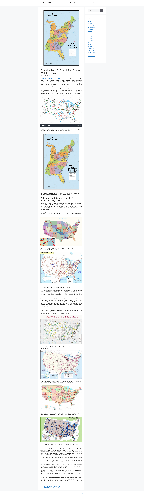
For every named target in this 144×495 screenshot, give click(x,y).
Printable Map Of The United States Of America (51, 486)
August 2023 (91, 36)
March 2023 (90, 46)
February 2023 (91, 48)
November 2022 (91, 54)
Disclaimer (88, 2)
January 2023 (91, 50)
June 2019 (90, 59)
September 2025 (91, 27)
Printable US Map (45, 484)
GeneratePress (80, 493)
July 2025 (90, 31)
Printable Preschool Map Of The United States (50, 487)
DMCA (93, 2)
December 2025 (91, 21)
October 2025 (91, 25)
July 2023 (90, 38)
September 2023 (91, 34)
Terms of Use (73, 2)
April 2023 (90, 44)
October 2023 (91, 33)
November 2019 (91, 56)
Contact (66, 2)
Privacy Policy (99, 2)
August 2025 (91, 29)
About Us (61, 2)
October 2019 (91, 58)
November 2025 (91, 23)
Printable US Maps (46, 3)
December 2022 (91, 52)
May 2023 (90, 42)
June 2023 (90, 40)
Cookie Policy (80, 2)
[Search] (102, 10)
